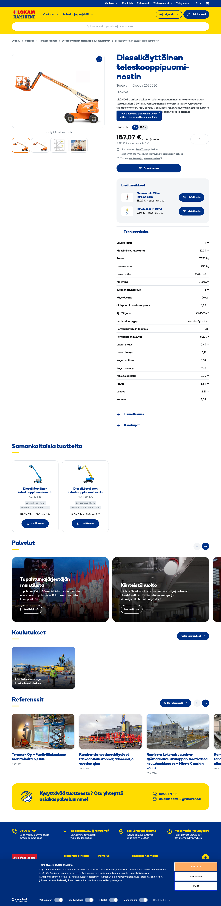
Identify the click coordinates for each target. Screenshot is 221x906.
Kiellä (196, 886)
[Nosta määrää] (206, 139)
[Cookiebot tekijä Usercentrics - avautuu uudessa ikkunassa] (19, 900)
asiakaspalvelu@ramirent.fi (180, 799)
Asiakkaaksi (199, 14)
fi (197, 3)
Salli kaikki (195, 866)
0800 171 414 (168, 794)
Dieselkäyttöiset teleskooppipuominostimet (86, 41)
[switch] (89, 900)
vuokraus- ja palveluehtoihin (144, 158)
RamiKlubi (127, 3)
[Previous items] (197, 546)
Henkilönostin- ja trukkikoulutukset (43, 668)
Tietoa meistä (161, 3)
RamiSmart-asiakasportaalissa (166, 154)
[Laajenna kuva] (99, 59)
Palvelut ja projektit (76, 14)
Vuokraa (48, 14)
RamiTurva (141, 149)
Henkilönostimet (48, 41)
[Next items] (205, 546)
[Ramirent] (24, 14)
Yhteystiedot (183, 3)
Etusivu (16, 41)
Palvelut (103, 856)
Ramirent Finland (76, 856)
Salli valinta (196, 876)
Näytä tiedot (159, 900)
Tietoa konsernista (145, 856)
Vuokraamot (111, 3)
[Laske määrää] (193, 139)
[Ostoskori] (207, 3)
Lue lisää (60, 589)
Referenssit (143, 3)
